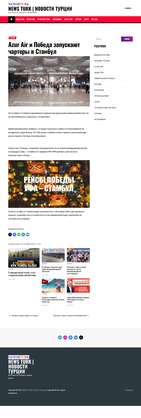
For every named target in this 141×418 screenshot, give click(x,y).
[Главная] (11, 19)
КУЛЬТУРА (68, 19)
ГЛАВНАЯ (128, 8)
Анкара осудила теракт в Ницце (25, 316)
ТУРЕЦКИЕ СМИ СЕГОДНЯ (105, 108)
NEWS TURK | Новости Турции (40, 8)
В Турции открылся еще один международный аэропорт (52, 269)
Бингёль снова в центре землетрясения (69, 316)
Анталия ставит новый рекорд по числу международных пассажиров (76, 270)
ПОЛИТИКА (31, 19)
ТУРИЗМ (78, 19)
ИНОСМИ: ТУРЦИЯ (102, 61)
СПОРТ (86, 19)
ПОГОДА (94, 19)
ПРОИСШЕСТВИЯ (44, 19)
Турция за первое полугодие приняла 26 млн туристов (53, 300)
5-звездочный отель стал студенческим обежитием (22, 274)
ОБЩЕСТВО (20, 19)
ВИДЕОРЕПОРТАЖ (102, 55)
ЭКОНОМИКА (57, 19)
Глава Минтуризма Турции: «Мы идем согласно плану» (78, 300)
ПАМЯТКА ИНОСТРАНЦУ (104, 78)
